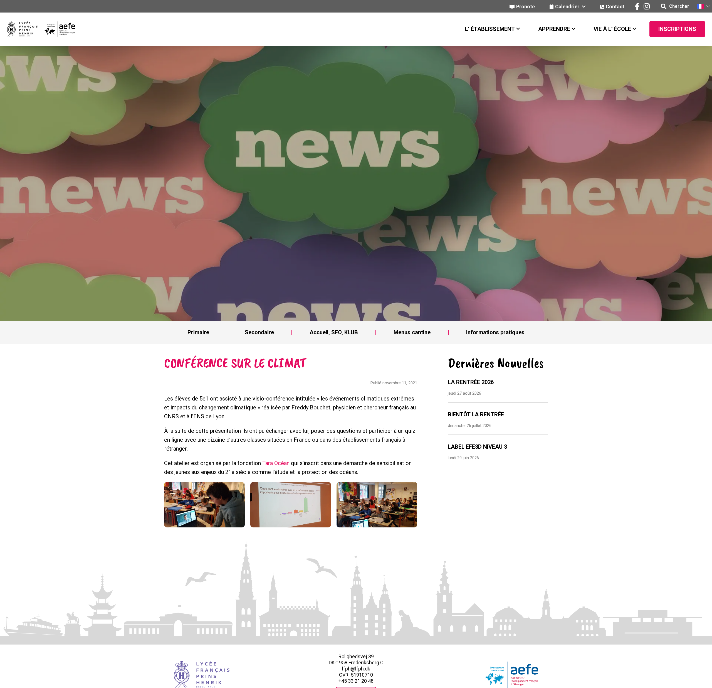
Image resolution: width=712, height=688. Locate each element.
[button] (703, 6)
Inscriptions (677, 29)
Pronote (525, 6)
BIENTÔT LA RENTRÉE (476, 414)
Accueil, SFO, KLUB (334, 332)
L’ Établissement (490, 29)
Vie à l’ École (612, 29)
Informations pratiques (495, 332)
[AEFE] (56, 29)
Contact (615, 6)
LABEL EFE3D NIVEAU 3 (477, 446)
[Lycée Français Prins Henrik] (22, 29)
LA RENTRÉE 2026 (471, 382)
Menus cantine (412, 332)
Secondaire (259, 332)
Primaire (198, 332)
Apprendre (554, 29)
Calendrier (567, 6)
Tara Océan (276, 463)
